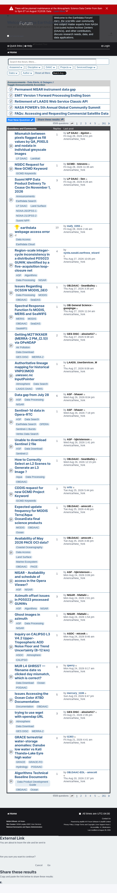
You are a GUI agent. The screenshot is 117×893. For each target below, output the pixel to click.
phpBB (82, 821)
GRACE (20, 762)
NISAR (42, 280)
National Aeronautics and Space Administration (24, 827)
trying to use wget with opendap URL (29, 715)
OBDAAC (21, 299)
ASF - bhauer (75, 394)
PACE (34, 566)
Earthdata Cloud (25, 244)
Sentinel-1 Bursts (26, 429)
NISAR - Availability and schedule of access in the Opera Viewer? (30, 579)
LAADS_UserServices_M (82, 362)
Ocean (20, 532)
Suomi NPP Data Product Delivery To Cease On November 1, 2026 (33, 185)
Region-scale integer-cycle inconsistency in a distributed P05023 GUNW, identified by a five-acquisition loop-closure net (32, 260)
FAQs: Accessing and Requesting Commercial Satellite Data (61, 113)
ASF (18, 275)
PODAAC (21, 687)
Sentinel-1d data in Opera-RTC (30, 412)
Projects (64, 67)
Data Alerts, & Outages (39, 82)
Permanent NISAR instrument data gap (45, 89)
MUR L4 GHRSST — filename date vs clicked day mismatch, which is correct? (32, 672)
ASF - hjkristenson (78, 439)
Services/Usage (85, 67)
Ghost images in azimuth (27, 617)
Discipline (33, 67)
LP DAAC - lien (76, 178)
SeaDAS (35, 299)
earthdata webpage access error (32, 230)
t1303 (70, 736)
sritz (69, 487)
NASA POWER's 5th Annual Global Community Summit (57, 107)
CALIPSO (21, 660)
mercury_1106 (75, 693)
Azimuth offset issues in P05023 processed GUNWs (32, 600)
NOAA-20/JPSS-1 (26, 210)
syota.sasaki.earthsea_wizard (81, 252)
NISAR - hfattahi (76, 595)
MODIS (43, 295)
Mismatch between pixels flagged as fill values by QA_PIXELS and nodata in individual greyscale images (31, 144)
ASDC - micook (76, 633)
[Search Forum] (107, 60)
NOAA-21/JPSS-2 (26, 215)
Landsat (35, 158)
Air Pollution (23, 347)
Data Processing (25, 280)
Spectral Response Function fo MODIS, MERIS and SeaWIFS (30, 310)
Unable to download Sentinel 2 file (30, 442)
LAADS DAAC (24, 388)
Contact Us (106, 819)
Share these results (48, 119)
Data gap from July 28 (32, 395)
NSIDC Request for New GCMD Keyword (31, 167)
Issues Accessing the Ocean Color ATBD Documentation (31, 698)
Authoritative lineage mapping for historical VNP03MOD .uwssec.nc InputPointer (32, 371)
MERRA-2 (38, 357)
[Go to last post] (91, 133)
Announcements (25, 196)
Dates (12, 73)
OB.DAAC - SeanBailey (81, 285)
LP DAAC (21, 158)
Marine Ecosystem (26, 561)
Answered (14, 67)
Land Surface (38, 206)
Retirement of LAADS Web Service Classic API (51, 101)
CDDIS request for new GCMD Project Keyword (29, 492)
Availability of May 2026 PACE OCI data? (32, 540)
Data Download (25, 352)
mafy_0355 (73, 226)
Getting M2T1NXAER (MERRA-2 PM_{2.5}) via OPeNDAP (31, 338)
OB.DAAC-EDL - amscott (82, 772)
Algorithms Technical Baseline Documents (31, 775)
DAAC (49, 67)
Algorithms (31, 275)
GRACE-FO (35, 762)
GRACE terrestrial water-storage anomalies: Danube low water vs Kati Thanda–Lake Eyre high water (30, 747)
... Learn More (58, 11)
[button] (72, 123)
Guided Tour (41, 44)
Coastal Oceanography (29, 547)
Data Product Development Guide (32, 783)
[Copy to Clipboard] (1, 882)
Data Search (41, 384)
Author (26, 73)
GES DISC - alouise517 (81, 333)
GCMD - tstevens (77, 164)
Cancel (39, 865)
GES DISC (22, 357)
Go (48, 865)
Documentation (24, 706)
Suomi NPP (22, 220)
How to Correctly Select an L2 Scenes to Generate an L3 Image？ (33, 466)
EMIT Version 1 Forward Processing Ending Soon (52, 95)
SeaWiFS (21, 328)
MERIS (20, 318)
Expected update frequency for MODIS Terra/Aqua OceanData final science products (31, 515)
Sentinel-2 (22, 453)
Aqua (19, 477)
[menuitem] (105, 46)
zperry (71, 665)
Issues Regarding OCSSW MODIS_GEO (31, 288)
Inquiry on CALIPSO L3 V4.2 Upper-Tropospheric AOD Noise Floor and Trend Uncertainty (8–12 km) (32, 642)
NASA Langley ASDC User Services (28, 824)
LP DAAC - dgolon (78, 133)
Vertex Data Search (27, 434)
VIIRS (39, 388)
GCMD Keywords (26, 173)
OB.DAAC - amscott (79, 506)
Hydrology (22, 766)
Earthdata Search (26, 201)
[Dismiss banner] (107, 8)
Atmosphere (23, 384)
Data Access (23, 239)
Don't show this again (17, 36)
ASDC (19, 655)
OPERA (44, 424)
